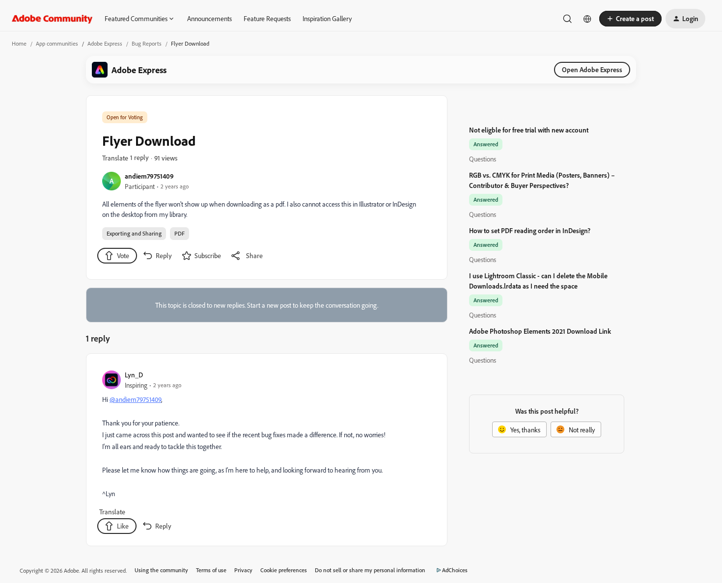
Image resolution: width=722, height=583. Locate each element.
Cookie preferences (283, 570)
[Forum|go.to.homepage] (52, 18)
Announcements (209, 18)
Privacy (243, 570)
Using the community (161, 570)
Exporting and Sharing (134, 233)
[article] (266, 452)
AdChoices (455, 570)
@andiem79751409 (135, 399)
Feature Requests (267, 18)
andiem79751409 (149, 176)
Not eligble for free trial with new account (528, 130)
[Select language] (587, 18)
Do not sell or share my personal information (370, 570)
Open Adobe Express (592, 69)
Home (19, 43)
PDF (179, 233)
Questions (482, 159)
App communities (57, 43)
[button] (630, 18)
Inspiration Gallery (327, 18)
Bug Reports (147, 43)
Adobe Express (104, 43)
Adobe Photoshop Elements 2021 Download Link (540, 331)
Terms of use (211, 570)
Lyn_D (134, 375)
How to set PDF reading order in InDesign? (529, 230)
